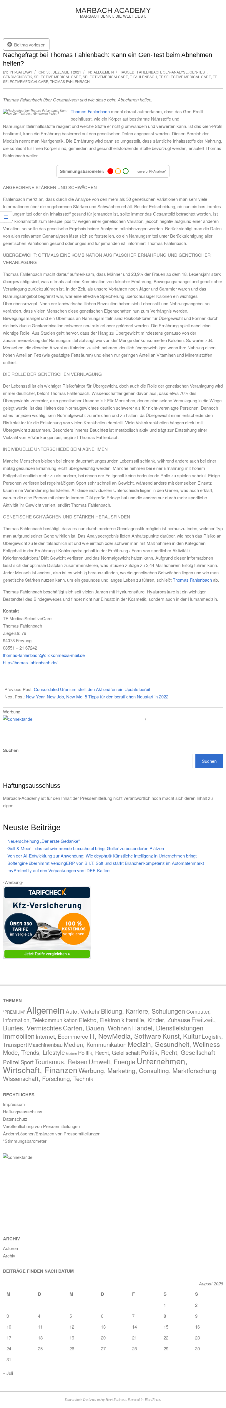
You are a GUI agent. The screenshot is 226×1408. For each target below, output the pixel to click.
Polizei (11, 1062)
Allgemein (104, 71)
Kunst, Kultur (181, 1036)
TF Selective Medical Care (185, 76)
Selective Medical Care (57, 76)
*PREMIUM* (14, 1012)
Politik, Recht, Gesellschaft (178, 1052)
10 (8, 1327)
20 (103, 1337)
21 (134, 1337)
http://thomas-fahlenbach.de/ (30, 662)
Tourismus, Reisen (61, 1061)
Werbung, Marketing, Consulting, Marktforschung (147, 1070)
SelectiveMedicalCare (105, 76)
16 (197, 1327)
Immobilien (18, 1035)
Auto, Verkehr (83, 1011)
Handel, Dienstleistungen (167, 1027)
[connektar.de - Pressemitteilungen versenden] (72, 719)
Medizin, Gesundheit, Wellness (174, 1044)
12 (71, 1327)
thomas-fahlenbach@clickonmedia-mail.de (44, 655)
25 (40, 1348)
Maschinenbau (45, 1044)
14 (134, 1327)
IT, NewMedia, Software (125, 1036)
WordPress (152, 1399)
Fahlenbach (149, 71)
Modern (71, 1053)
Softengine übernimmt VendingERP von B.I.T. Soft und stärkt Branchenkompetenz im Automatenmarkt (105, 863)
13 (103, 1327)
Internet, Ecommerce (62, 1036)
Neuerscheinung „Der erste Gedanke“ (43, 841)
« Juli (8, 1373)
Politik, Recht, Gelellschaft (109, 1052)
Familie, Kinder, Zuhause (158, 1019)
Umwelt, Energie (112, 1061)
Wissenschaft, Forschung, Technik (48, 1078)
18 (40, 1337)
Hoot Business (116, 1399)
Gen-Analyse (175, 71)
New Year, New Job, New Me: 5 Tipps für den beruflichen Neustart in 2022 (97, 696)
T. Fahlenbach (143, 76)
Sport (27, 1062)
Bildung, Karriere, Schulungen (143, 1010)
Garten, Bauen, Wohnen (97, 1027)
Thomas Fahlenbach (70, 81)
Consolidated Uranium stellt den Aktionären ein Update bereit (92, 689)
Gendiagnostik (17, 76)
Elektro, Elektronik (101, 1020)
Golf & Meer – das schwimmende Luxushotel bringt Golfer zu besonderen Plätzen (85, 848)
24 (8, 1348)
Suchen (11, 750)
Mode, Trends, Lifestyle (34, 1052)
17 (8, 1337)
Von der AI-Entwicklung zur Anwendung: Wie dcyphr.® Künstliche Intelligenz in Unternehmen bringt (102, 856)
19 (71, 1337)
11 (40, 1327)
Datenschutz (73, 1399)
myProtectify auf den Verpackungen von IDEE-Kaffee (58, 870)
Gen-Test (198, 71)
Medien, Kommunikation (95, 1044)
